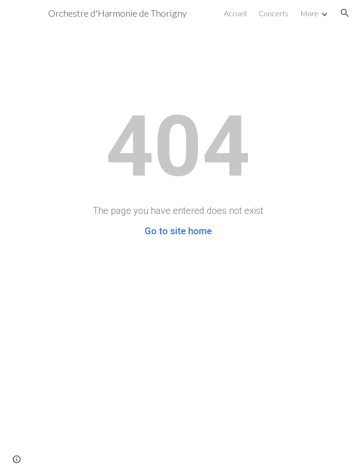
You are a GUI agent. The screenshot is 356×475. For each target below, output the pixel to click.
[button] (345, 13)
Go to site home (178, 231)
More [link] (309, 13)
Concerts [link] (273, 13)
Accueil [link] (235, 13)
